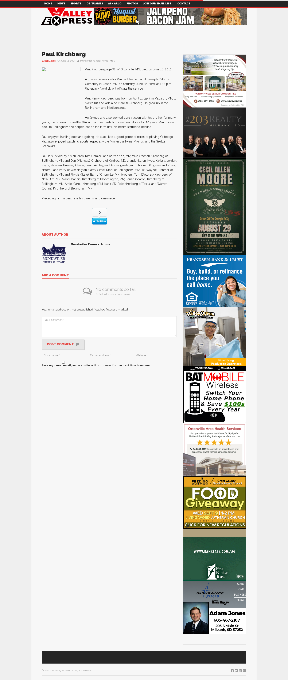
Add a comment (55, 275)
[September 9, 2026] (214, 502)
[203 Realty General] (214, 132)
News (61, 3)
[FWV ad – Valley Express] (214, 80)
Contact (183, 3)
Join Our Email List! (157, 3)
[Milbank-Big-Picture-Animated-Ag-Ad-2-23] (214, 554)
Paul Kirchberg (64, 54)
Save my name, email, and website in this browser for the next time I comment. (97, 365)
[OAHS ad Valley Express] (214, 449)
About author (55, 235)
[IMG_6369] (214, 206)
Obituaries (94, 3)
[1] (214, 338)
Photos (132, 3)
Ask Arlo (114, 3)
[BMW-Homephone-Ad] (214, 396)
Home (48, 3)
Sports (75, 3)
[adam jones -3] (214, 607)
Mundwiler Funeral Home (94, 60)
